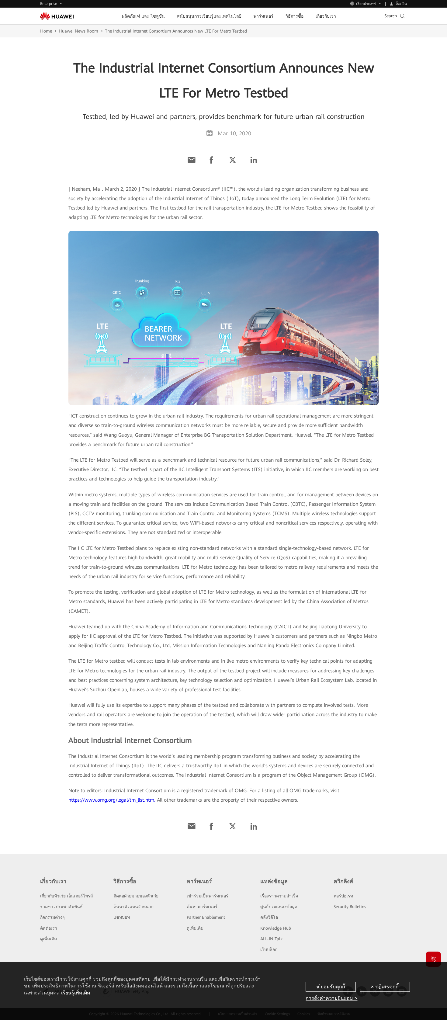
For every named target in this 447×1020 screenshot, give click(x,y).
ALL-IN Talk (271, 938)
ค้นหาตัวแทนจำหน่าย (133, 906)
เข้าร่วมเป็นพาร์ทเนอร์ (207, 895)
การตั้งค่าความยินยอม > (331, 998)
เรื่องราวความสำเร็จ (279, 895)
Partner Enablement (206, 917)
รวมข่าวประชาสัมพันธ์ (61, 906)
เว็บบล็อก (268, 949)
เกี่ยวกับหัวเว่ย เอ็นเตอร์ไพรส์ (66, 895)
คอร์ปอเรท (343, 895)
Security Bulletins (350, 906)
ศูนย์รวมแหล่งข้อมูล (278, 906)
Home (46, 31)
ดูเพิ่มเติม (48, 938)
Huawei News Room (78, 31)
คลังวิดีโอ (269, 917)
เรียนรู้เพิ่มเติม (75, 993)
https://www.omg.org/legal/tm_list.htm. (111, 800)
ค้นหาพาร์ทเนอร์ (202, 906)
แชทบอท (121, 917)
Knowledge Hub (275, 928)
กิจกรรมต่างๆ (52, 917)
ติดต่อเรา (48, 928)
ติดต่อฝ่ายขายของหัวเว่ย (135, 895)
